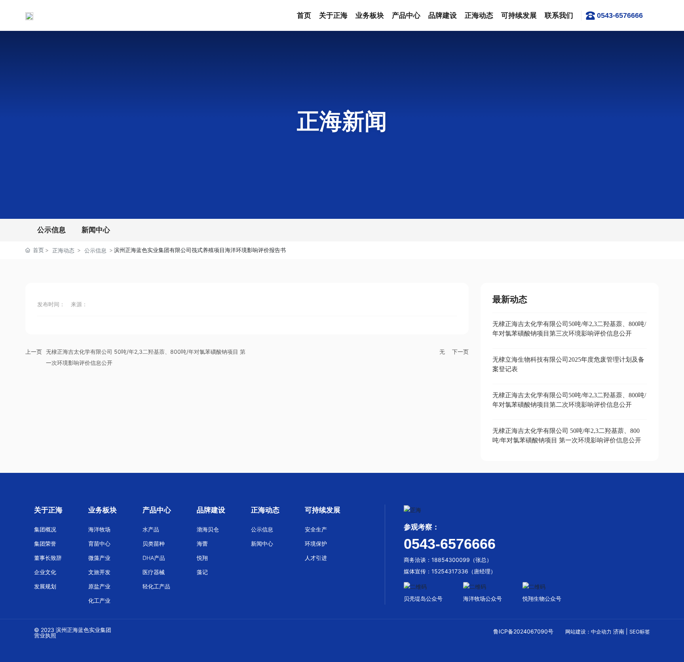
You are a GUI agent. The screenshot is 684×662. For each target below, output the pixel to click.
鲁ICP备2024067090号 (523, 631)
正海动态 (63, 250)
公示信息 (51, 230)
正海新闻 (342, 121)
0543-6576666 (620, 15)
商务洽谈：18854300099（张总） (448, 559)
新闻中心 (96, 230)
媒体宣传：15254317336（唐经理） (450, 571)
